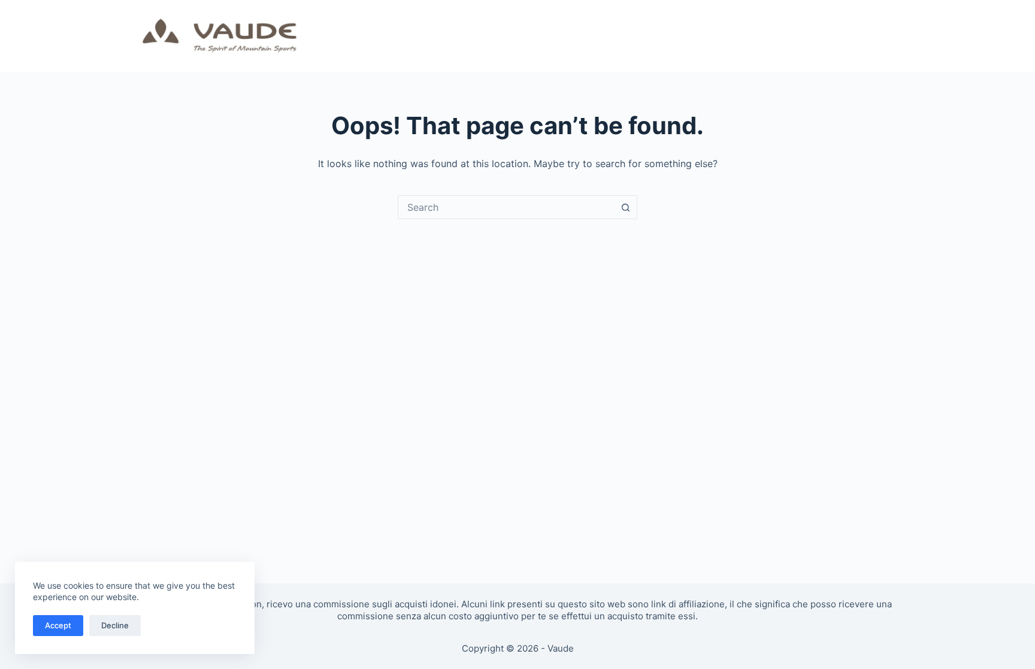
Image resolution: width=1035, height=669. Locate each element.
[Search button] (625, 207)
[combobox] (506, 207)
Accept (58, 625)
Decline (115, 625)
